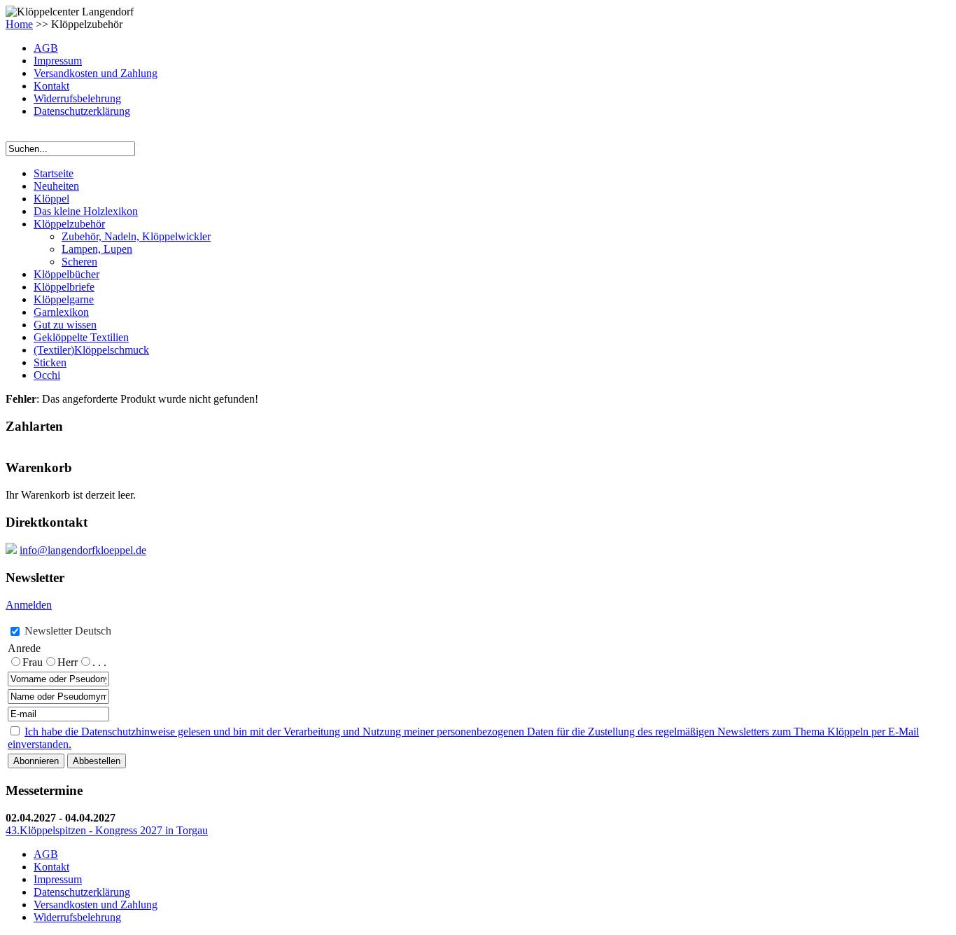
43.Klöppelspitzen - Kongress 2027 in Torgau (107, 830)
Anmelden (29, 605)
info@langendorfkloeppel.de (83, 550)
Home (19, 24)
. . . (99, 662)
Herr (67, 662)
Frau (32, 662)
